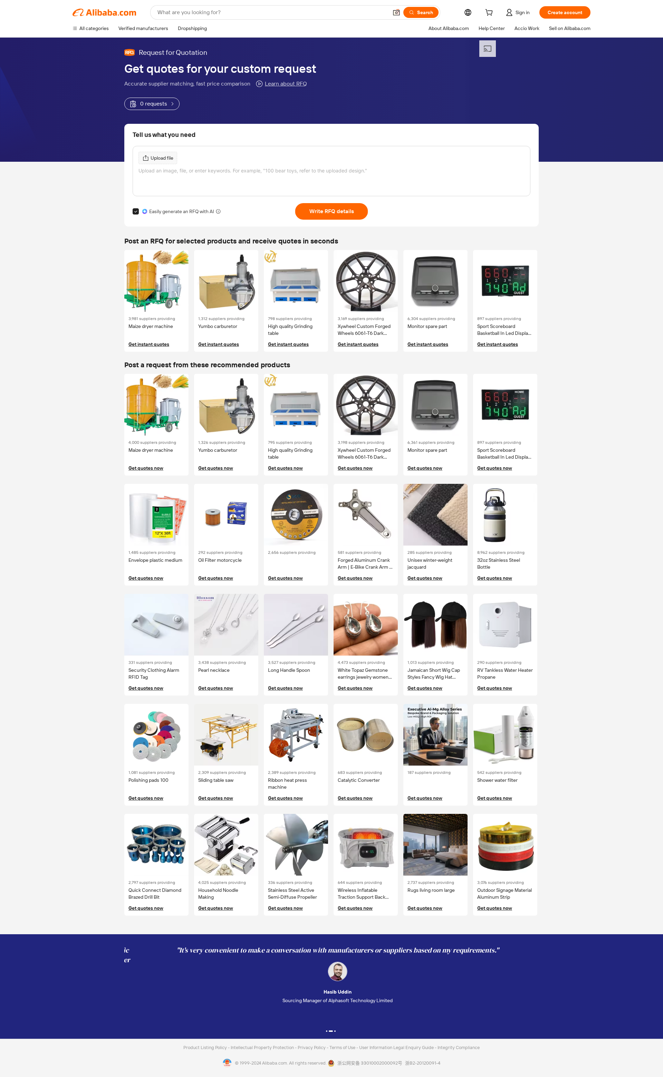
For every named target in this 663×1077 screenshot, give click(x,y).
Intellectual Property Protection (263, 1047)
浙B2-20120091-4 (422, 1063)
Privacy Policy (312, 1047)
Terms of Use (342, 1047)
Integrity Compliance (459, 1047)
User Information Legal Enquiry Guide (396, 1047)
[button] (396, 12)
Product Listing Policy (205, 1047)
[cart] (490, 13)
